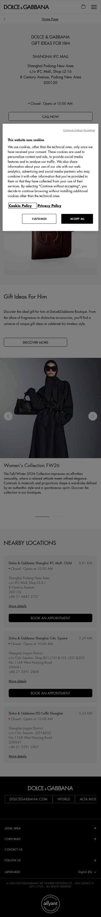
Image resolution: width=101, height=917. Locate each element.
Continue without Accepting (79, 130)
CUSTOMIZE (39, 219)
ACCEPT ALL (77, 219)
